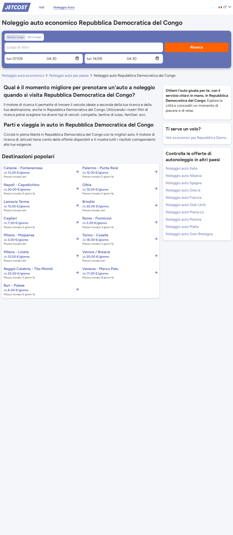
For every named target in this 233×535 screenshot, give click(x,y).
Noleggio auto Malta (182, 226)
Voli (41, 7)
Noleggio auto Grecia (183, 190)
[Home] (16, 7)
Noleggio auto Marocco (185, 212)
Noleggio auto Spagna (184, 183)
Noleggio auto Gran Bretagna (189, 234)
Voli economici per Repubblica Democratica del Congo (197, 137)
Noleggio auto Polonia (183, 219)
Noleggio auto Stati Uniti (186, 205)
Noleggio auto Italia (181, 168)
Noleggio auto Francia (183, 197)
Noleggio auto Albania (184, 175)
